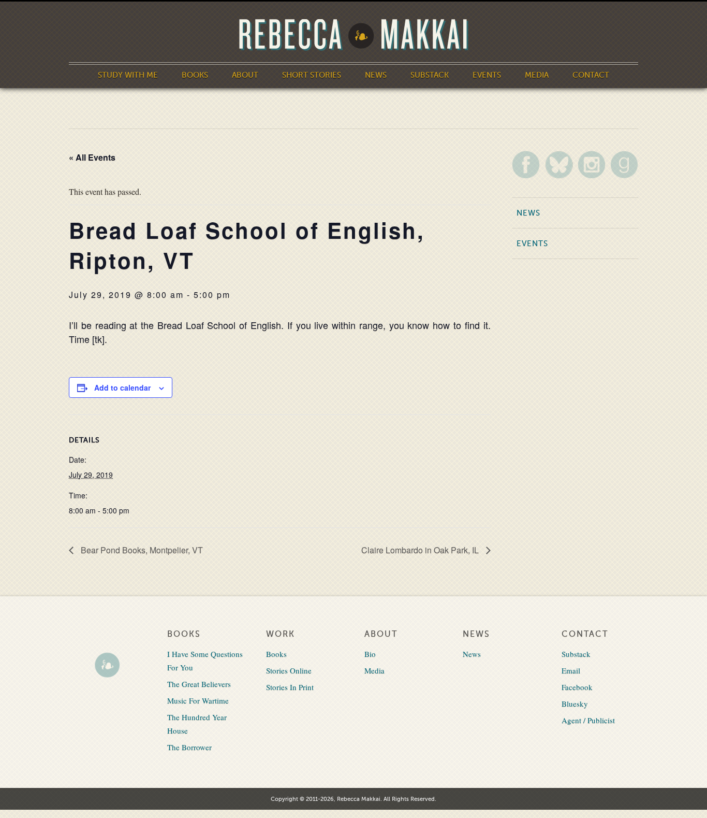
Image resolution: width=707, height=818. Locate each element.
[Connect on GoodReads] (624, 164)
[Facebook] (526, 164)
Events (487, 75)
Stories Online (289, 670)
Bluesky (575, 703)
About (245, 75)
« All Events (92, 157)
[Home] (353, 35)
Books (195, 75)
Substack (429, 75)
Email (571, 670)
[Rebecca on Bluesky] (559, 165)
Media (537, 75)
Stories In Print (290, 687)
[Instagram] (592, 164)
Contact (590, 75)
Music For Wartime (198, 700)
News (376, 75)
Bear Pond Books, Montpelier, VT (141, 550)
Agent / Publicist (588, 720)
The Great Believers (199, 684)
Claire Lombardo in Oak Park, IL (421, 550)
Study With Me (128, 75)
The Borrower (189, 747)
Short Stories (311, 75)
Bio (370, 654)
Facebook (577, 687)
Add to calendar (122, 387)
